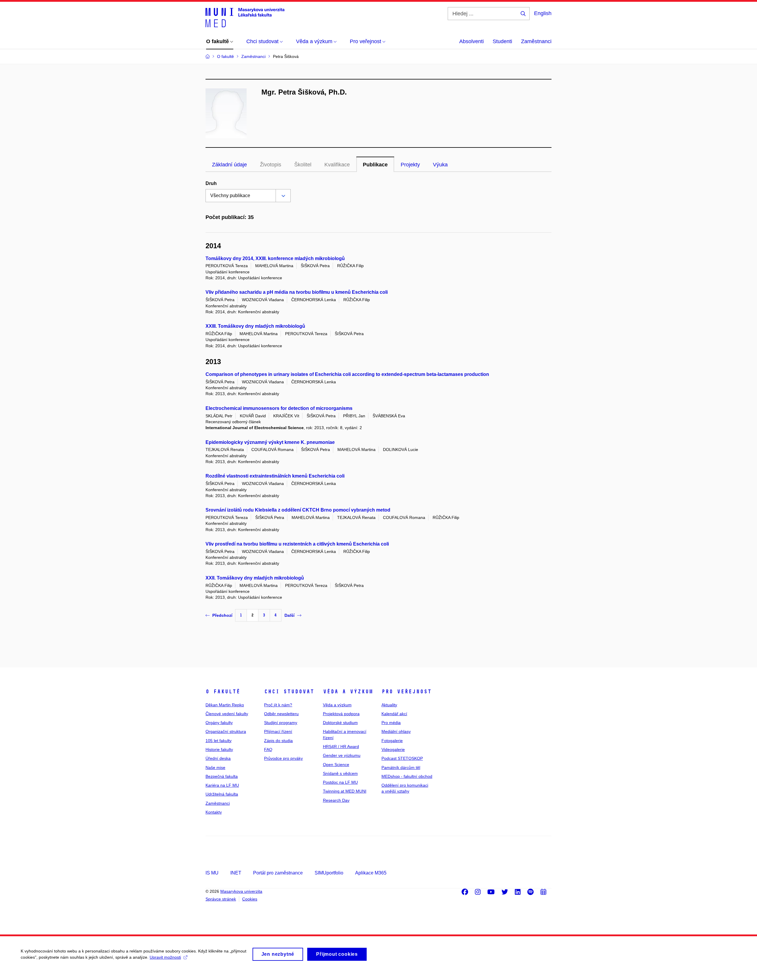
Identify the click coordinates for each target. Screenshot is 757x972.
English (542, 13)
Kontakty (214, 812)
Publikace (375, 165)
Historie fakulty (219, 749)
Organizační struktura (226, 731)
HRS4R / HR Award (341, 746)
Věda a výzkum (348, 691)
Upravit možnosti (165, 957)
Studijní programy (280, 722)
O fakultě (223, 691)
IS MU (212, 872)
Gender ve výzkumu (341, 755)
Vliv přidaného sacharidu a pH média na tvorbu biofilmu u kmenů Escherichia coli (297, 292)
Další (289, 615)
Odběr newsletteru (281, 713)
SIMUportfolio (329, 872)
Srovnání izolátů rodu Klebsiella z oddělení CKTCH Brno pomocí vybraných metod (298, 509)
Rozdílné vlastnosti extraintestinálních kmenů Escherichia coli (275, 475)
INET (235, 872)
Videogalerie (393, 749)
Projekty (410, 165)
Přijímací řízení (278, 731)
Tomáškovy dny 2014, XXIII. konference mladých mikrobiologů (275, 258)
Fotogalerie (392, 740)
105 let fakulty (219, 740)
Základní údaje (229, 165)
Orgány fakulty (219, 722)
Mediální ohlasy (396, 731)
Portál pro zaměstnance (278, 872)
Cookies (249, 899)
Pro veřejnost (406, 691)
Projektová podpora (341, 713)
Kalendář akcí (394, 713)
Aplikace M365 (370, 872)
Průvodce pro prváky (283, 758)
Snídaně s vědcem (340, 773)
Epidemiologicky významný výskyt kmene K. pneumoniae (270, 442)
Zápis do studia (278, 740)
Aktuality (389, 704)
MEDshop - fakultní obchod (406, 776)
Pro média (391, 722)
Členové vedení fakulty (227, 713)
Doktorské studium (340, 722)
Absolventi (471, 41)
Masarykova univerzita (241, 891)
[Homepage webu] (245, 17)
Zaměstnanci (536, 41)
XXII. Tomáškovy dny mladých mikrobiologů (255, 577)
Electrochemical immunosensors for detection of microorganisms (279, 408)
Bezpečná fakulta (222, 776)
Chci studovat (289, 691)
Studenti (502, 41)
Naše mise (215, 767)
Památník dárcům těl (400, 767)
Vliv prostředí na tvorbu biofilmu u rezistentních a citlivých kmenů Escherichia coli (297, 543)
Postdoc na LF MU (340, 782)
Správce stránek (221, 899)
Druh (211, 183)
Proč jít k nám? (278, 704)
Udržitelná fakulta (222, 794)
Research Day (336, 800)
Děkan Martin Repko (225, 704)
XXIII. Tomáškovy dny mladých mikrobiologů (255, 326)
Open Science (336, 764)
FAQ (268, 749)
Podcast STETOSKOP (402, 758)
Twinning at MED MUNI (344, 791)
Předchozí (222, 615)
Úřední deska (218, 758)
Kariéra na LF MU (222, 785)
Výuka (440, 165)
